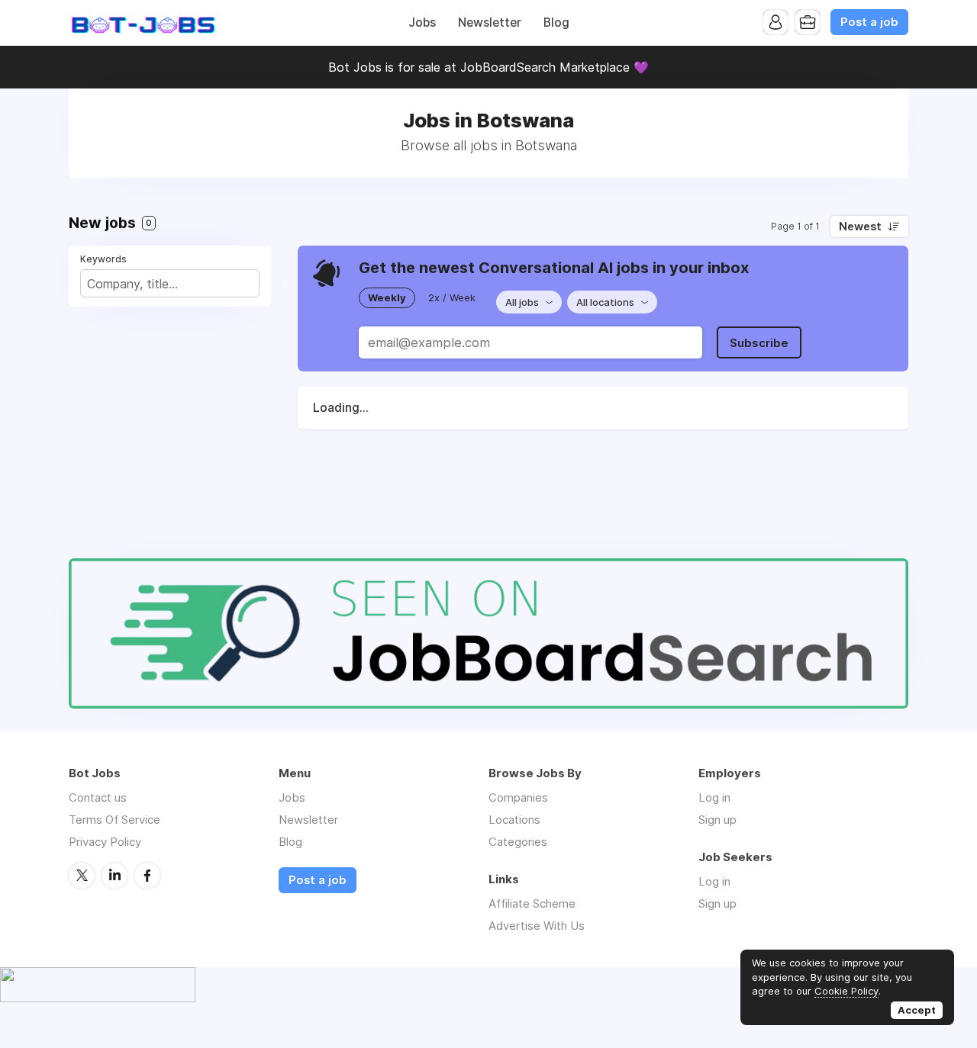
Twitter (82, 876)
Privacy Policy (105, 841)
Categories (517, 841)
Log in (714, 797)
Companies (518, 797)
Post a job (869, 22)
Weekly (387, 297)
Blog (556, 22)
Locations (514, 819)
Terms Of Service (114, 819)
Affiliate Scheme (532, 903)
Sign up (717, 819)
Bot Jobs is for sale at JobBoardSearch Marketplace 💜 (488, 67)
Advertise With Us (536, 925)
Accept (917, 1010)
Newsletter (489, 22)
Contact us (98, 797)
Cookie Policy (846, 991)
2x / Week (452, 297)
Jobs (422, 22)
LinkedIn (114, 876)
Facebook (147, 876)
